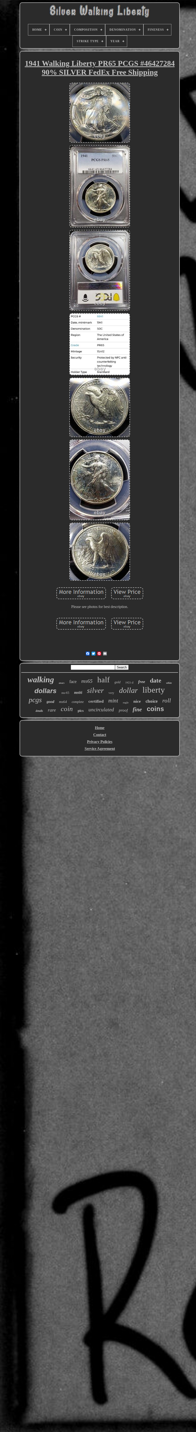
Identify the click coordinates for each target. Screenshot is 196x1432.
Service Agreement (100, 749)
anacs (62, 683)
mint (113, 701)
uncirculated (101, 710)
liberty (153, 690)
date (155, 680)
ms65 (87, 681)
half (103, 679)
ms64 (63, 702)
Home (99, 728)
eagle (126, 702)
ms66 (78, 692)
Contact (99, 735)
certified (95, 701)
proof (123, 710)
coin (67, 709)
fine (137, 709)
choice (152, 701)
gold (117, 682)
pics (81, 711)
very (111, 693)
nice (137, 701)
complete (78, 702)
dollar (128, 690)
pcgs (35, 700)
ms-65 (65, 693)
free (141, 681)
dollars (45, 691)
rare (52, 710)
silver (95, 690)
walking (40, 679)
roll (166, 700)
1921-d (129, 682)
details (39, 711)
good (50, 702)
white (169, 682)
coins (155, 709)
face (72, 681)
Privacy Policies (99, 742)
